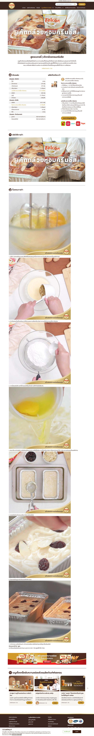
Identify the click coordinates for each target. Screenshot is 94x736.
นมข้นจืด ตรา (18, 91)
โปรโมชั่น (38, 8)
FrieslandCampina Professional (78, 1)
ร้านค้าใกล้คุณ (51, 722)
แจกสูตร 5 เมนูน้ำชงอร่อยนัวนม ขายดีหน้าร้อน (20, 694)
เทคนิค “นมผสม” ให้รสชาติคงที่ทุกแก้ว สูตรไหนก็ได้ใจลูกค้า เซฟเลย (72, 694)
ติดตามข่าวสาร (12, 726)
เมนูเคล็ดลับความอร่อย (46, 8)
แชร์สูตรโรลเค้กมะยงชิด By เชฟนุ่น (44, 693)
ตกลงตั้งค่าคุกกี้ (67, 731)
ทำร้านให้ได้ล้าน (58, 8)
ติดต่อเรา (50, 726)
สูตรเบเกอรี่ (30, 722)
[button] (47, 159)
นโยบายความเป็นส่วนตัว (53, 724)
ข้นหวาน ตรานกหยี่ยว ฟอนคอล (18, 105)
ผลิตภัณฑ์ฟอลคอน (31, 8)
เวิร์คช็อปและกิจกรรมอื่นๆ (70, 8)
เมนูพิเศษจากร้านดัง (13, 722)
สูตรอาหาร (30, 724)
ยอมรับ (76, 731)
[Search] (74, 4)
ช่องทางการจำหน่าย (81, 8)
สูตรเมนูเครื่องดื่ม (32, 720)
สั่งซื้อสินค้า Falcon (52, 719)
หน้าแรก (24, 8)
